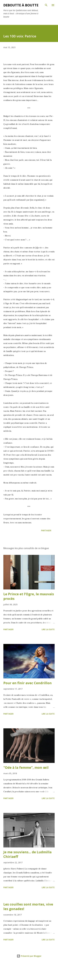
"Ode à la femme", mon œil (26, 767)
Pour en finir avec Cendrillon (27, 683)
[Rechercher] (46, 5)
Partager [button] (46, 530)
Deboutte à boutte (20, 5)
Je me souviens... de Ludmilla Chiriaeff (27, 854)
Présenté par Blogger (30, 956)
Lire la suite (48, 629)
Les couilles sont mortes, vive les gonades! (28, 906)
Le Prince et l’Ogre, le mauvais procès (28, 596)
